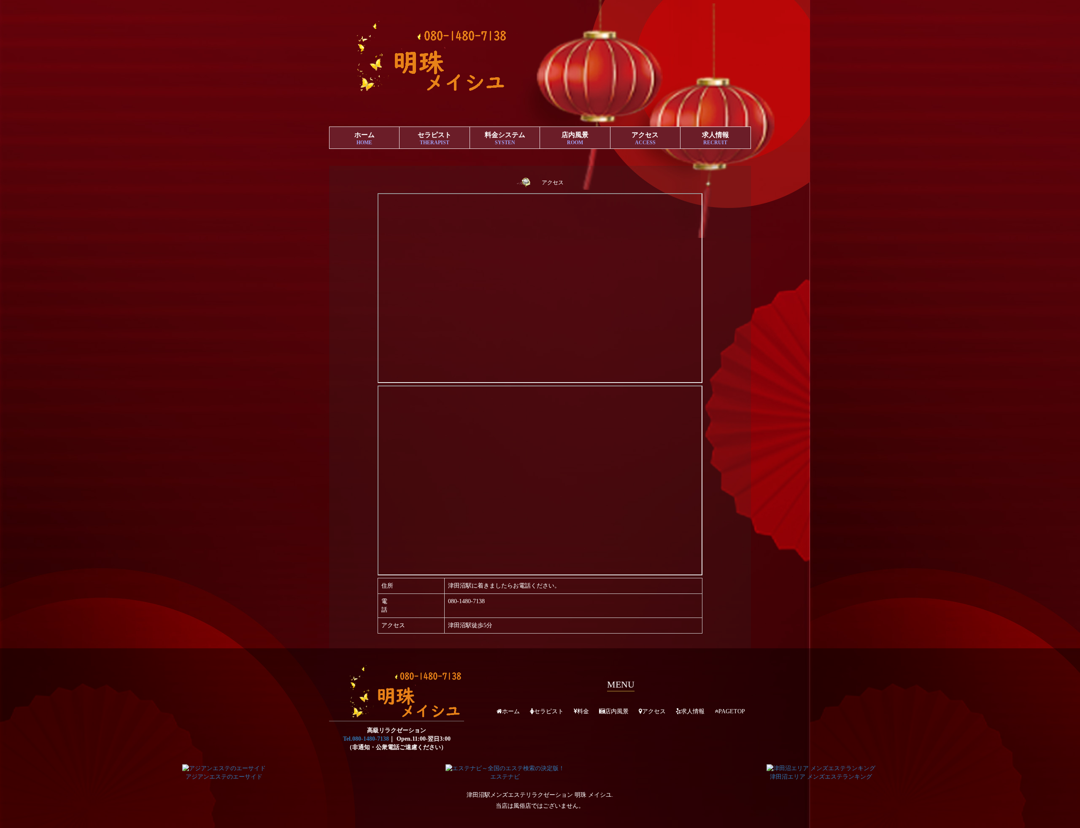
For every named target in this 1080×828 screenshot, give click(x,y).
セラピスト (434, 138)
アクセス (645, 138)
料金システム (505, 138)
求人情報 (715, 138)
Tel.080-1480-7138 (366, 739)
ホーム (364, 138)
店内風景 (575, 138)
